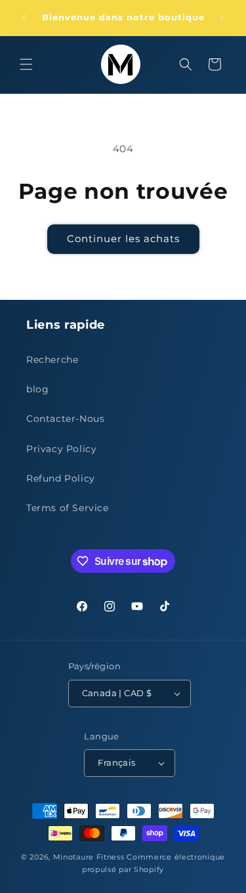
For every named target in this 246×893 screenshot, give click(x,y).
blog (37, 389)
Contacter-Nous (65, 419)
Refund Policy (60, 478)
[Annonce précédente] (24, 17)
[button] (26, 64)
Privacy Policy (61, 449)
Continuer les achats (123, 238)
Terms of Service (67, 508)
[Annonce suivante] (221, 17)
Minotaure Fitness (89, 857)
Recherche (52, 359)
